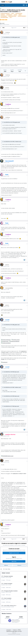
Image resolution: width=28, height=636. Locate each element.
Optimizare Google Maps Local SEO (14, 631)
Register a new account (14, 552)
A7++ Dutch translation (6, 598)
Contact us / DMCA (17, 629)
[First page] (1, 28)
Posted (5, 33)
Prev (3, 27)
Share (6, 565)
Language (8, 629)
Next (24, 27)
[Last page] (27, 28)
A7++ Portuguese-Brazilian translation (10, 590)
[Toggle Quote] (3, 37)
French (7, 24)
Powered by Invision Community (14, 634)
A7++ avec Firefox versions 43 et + (9, 605)
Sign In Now (14, 561)
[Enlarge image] (15, 80)
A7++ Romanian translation (7, 576)
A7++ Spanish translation (7, 583)
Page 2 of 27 (14, 27)
